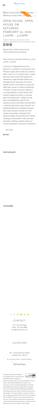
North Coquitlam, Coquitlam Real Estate (18, 283)
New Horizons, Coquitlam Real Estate (17, 281)
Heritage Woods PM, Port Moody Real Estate (22, 42)
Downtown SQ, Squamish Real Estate (17, 240)
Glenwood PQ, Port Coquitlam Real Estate (18, 255)
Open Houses (8, 142)
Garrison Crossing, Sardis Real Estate (16, 253)
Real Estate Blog (9, 145)
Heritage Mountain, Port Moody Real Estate (19, 263)
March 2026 (7, 165)
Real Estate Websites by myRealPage (24, 361)
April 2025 (6, 191)
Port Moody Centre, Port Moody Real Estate (19, 286)
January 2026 (8, 170)
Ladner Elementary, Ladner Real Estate (17, 271)
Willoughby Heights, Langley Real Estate (18, 304)
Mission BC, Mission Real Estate (14, 278)
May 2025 (6, 188)
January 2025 (8, 199)
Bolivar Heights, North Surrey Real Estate (18, 219)
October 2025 (8, 178)
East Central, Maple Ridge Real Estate (17, 250)
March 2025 (7, 194)
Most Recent (8, 155)
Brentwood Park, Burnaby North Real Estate (19, 222)
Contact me (19, 336)
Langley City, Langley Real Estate (15, 276)
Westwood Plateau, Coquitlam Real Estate (19, 302)
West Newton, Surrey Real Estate (15, 299)
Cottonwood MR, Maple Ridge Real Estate (18, 237)
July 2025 (6, 183)
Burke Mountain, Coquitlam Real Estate (17, 224)
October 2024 (8, 201)
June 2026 (7, 157)
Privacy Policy (8, 361)
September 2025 (9, 181)
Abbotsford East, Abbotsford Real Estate (18, 209)
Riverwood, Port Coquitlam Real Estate (17, 289)
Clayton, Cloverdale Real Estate (14, 232)
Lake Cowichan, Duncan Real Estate (16, 273)
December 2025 (9, 173)
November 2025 (9, 175)
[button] (11, 314)
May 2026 (6, 160)
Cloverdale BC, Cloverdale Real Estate (17, 234)
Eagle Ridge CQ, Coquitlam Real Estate (17, 247)
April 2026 (7, 163)
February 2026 (8, 168)
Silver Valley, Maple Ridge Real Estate (17, 291)
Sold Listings (8, 148)
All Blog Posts (8, 137)
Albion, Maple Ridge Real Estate (15, 211)
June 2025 (7, 186)
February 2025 (8, 196)
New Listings (8, 140)
